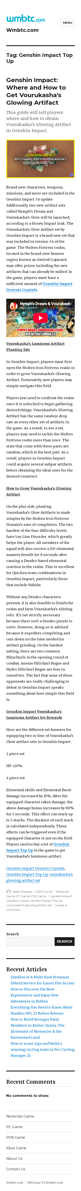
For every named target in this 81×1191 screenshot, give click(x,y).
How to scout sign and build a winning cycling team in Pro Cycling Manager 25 (43, 1049)
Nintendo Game (20, 1116)
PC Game (23, 896)
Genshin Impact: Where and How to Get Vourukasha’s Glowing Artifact (36, 91)
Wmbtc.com (22, 30)
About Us (14, 1159)
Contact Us (15, 1169)
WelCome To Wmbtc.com (45, 1183)
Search (12, 934)
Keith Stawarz (22, 891)
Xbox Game (16, 1148)
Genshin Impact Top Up (27, 874)
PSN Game (38, 896)
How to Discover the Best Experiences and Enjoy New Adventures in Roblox (35, 995)
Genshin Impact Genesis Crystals (35, 868)
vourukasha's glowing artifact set (29, 905)
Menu (67, 22)
